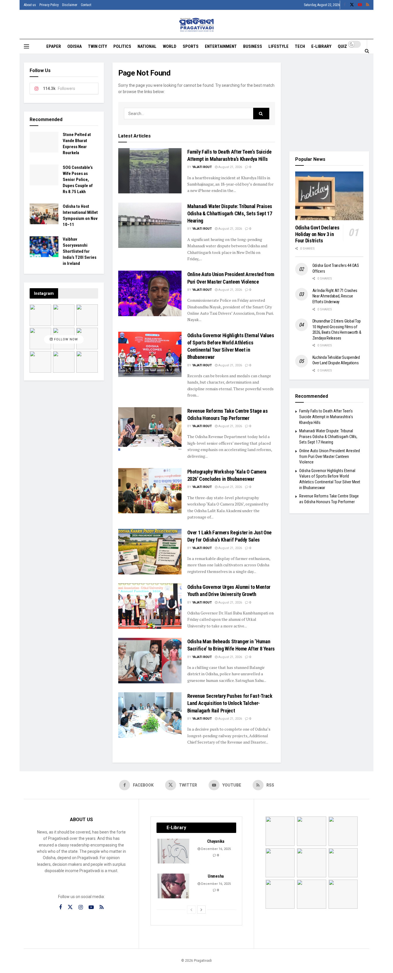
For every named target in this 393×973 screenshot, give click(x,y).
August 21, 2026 (230, 167)
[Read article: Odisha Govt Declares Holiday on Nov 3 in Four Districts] (329, 195)
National (147, 46)
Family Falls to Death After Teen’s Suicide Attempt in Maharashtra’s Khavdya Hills (326, 417)
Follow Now (65, 339)
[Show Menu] (26, 46)
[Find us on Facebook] (345, 5)
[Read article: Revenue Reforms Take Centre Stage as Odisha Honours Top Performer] (150, 429)
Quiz (342, 46)
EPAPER (53, 46)
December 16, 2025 (215, 849)
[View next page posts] (201, 910)
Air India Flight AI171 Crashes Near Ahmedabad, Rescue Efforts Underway (335, 296)
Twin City (97, 46)
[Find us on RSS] (367, 5)
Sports (191, 46)
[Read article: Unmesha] (174, 886)
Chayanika (215, 841)
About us (30, 5)
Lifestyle (278, 46)
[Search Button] (367, 50)
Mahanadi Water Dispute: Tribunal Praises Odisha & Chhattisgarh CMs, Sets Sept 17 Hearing (229, 213)
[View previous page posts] (191, 910)
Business (252, 46)
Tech (300, 46)
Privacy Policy (49, 5)
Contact (86, 5)
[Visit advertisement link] (329, 103)
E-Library (321, 46)
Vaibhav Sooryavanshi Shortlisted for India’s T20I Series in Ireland (79, 251)
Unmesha (216, 876)
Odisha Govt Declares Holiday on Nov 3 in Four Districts (317, 234)
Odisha (74, 46)
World (169, 46)
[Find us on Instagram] (81, 907)
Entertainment (221, 46)
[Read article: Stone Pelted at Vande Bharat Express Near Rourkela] (44, 142)
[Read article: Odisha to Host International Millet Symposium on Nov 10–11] (44, 213)
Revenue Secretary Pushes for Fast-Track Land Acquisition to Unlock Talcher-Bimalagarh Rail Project (229, 703)
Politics (122, 46)
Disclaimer (69, 5)
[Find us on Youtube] (360, 5)
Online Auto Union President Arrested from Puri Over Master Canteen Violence (329, 456)
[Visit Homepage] (197, 24)
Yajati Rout (202, 167)
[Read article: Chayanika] (174, 851)
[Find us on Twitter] (352, 5)
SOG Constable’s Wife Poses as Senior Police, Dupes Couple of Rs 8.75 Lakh (78, 179)
